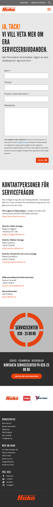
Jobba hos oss (7, 459)
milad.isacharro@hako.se (12, 248)
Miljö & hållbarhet (8, 453)
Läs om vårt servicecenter (26, 376)
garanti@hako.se (9, 297)
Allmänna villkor (8, 465)
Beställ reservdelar (8, 426)
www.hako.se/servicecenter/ (14, 216)
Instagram (10, 485)
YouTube (9, 482)
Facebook (9, 476)
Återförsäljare (7, 432)
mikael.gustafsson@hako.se (13, 262)
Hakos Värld (6, 455)
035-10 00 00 (6, 435)
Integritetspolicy (8, 462)
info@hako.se (7, 438)
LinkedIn (9, 479)
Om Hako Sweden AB (10, 450)
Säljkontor (6, 429)
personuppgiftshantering (21, 142)
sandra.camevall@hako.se (13, 285)
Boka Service (6, 423)
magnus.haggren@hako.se (13, 234)
